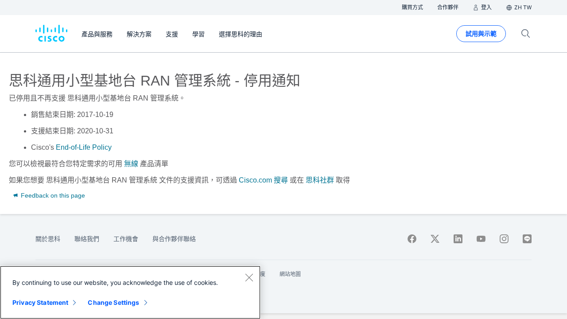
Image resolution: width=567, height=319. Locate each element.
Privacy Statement (40, 302)
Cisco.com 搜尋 (263, 180)
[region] (130, 292)
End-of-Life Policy (84, 147)
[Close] (249, 277)
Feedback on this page (52, 195)
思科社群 (320, 180)
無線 (131, 163)
